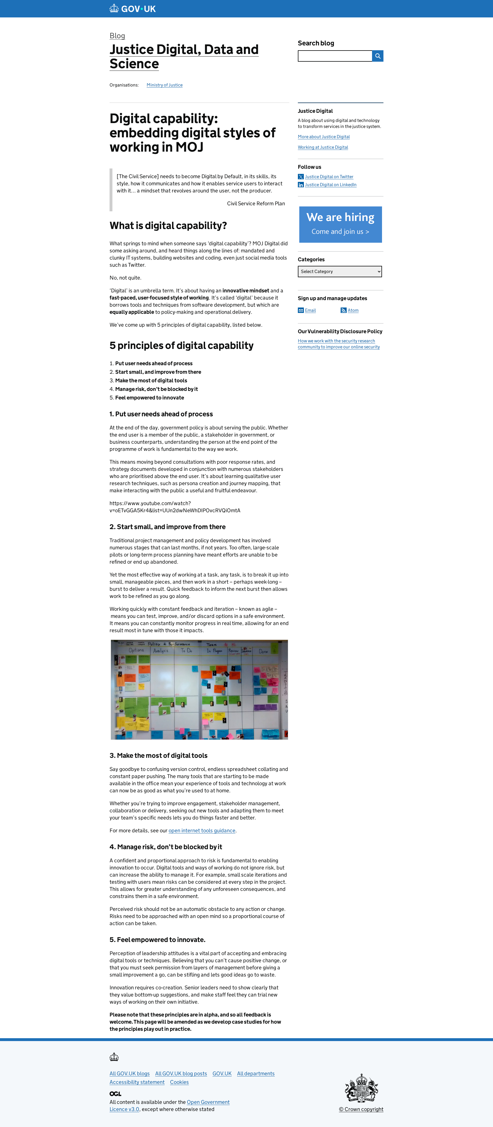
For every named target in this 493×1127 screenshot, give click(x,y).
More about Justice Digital (324, 136)
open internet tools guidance (202, 830)
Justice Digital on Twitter (329, 176)
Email (310, 310)
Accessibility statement (137, 1082)
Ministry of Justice (165, 85)
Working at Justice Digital (323, 147)
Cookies (179, 1082)
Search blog (316, 43)
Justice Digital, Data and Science (184, 56)
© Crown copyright (361, 1109)
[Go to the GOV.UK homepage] (133, 8)
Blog (117, 35)
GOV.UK (222, 1073)
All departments (256, 1073)
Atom (353, 310)
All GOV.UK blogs (130, 1073)
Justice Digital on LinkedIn (331, 184)
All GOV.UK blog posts (181, 1073)
